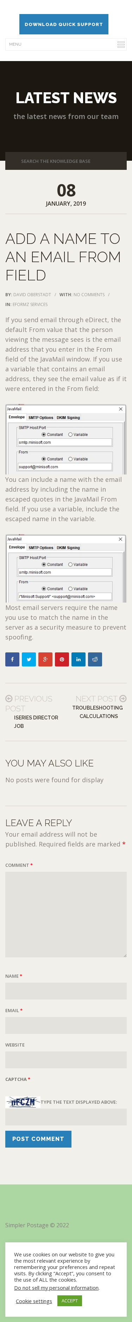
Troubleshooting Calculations (97, 712)
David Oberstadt (32, 295)
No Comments (89, 295)
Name (13, 976)
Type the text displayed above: (78, 1102)
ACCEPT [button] (70, 1300)
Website (15, 1045)
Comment (19, 865)
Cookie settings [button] (34, 1301)
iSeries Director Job (36, 722)
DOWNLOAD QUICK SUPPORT (64, 24)
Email (14, 1010)
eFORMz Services (30, 304)
